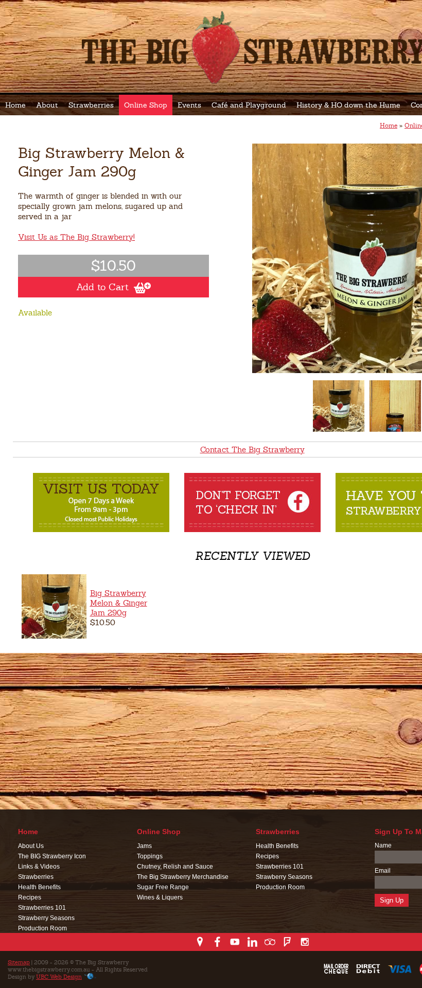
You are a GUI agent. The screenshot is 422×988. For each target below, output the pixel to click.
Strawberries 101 (42, 907)
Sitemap (19, 962)
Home (15, 105)
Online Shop (145, 105)
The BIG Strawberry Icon (52, 856)
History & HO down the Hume (348, 105)
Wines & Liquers (160, 897)
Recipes (29, 897)
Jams (144, 846)
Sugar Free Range (163, 887)
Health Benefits (39, 887)
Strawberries (91, 105)
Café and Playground (249, 105)
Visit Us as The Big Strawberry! (76, 237)
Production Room (42, 928)
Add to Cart (102, 287)
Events (189, 105)
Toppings (150, 856)
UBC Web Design (59, 976)
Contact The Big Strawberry (252, 449)
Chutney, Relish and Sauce (175, 866)
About (47, 105)
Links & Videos (39, 866)
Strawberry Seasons (46, 918)
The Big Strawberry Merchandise (182, 876)
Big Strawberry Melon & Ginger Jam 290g (118, 602)
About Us (31, 846)
